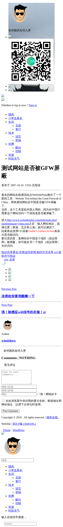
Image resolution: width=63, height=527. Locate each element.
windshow (8, 340)
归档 (18, 151)
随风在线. (52, 417)
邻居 (11, 154)
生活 (11, 121)
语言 (18, 136)
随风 (11, 114)
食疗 (18, 129)
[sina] (9, 86)
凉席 (12, 259)
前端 (18, 140)
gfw (6, 259)
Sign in (33, 105)
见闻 (18, 125)
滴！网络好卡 (48, 394)
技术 (11, 132)
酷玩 (18, 147)
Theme (6, 430)
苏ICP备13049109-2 (24, 423)
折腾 (11, 143)
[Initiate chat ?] (9, 89)
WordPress (18, 430)
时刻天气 (14, 158)
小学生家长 (15, 118)
